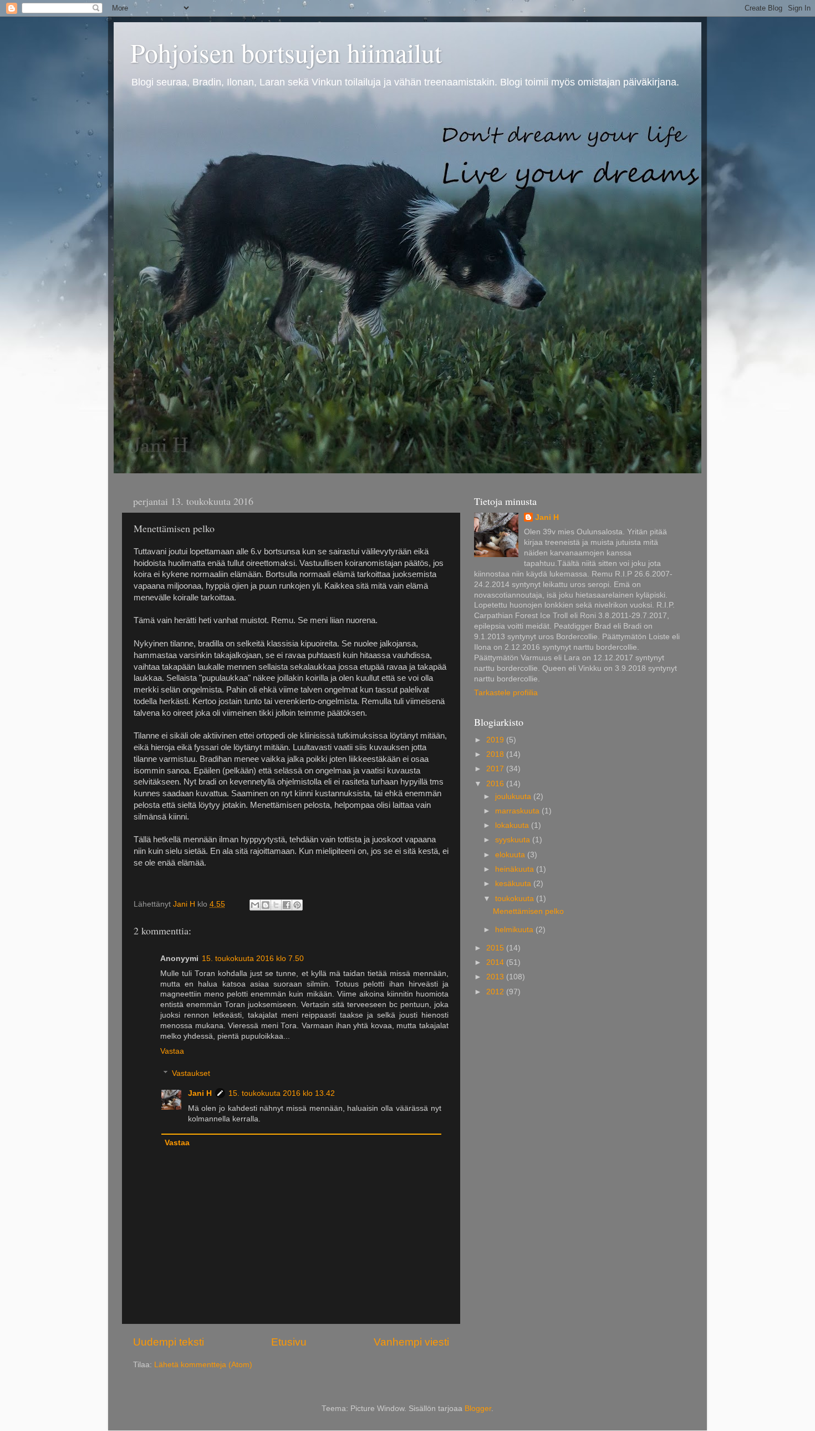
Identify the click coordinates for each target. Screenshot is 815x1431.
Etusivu (289, 1342)
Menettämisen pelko (528, 911)
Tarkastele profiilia (506, 693)
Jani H (200, 1093)
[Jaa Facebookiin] (286, 905)
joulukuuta (514, 796)
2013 (496, 977)
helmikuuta (515, 930)
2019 (496, 740)
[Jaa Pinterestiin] (297, 905)
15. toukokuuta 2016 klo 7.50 (253, 958)
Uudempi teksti (168, 1342)
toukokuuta (515, 898)
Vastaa (172, 1051)
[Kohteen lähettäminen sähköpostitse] (255, 905)
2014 (496, 962)
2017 (496, 769)
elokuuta (511, 855)
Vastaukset (191, 1073)
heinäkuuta (515, 869)
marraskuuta (518, 811)
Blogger (478, 1408)
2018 (496, 754)
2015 (496, 948)
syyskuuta (513, 840)
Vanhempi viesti (411, 1342)
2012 (496, 992)
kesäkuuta (514, 883)
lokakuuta (513, 825)
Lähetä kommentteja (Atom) (203, 1365)
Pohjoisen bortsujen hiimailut (286, 52)
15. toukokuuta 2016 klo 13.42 (281, 1093)
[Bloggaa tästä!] (265, 905)
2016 (496, 784)
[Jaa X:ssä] (276, 905)
